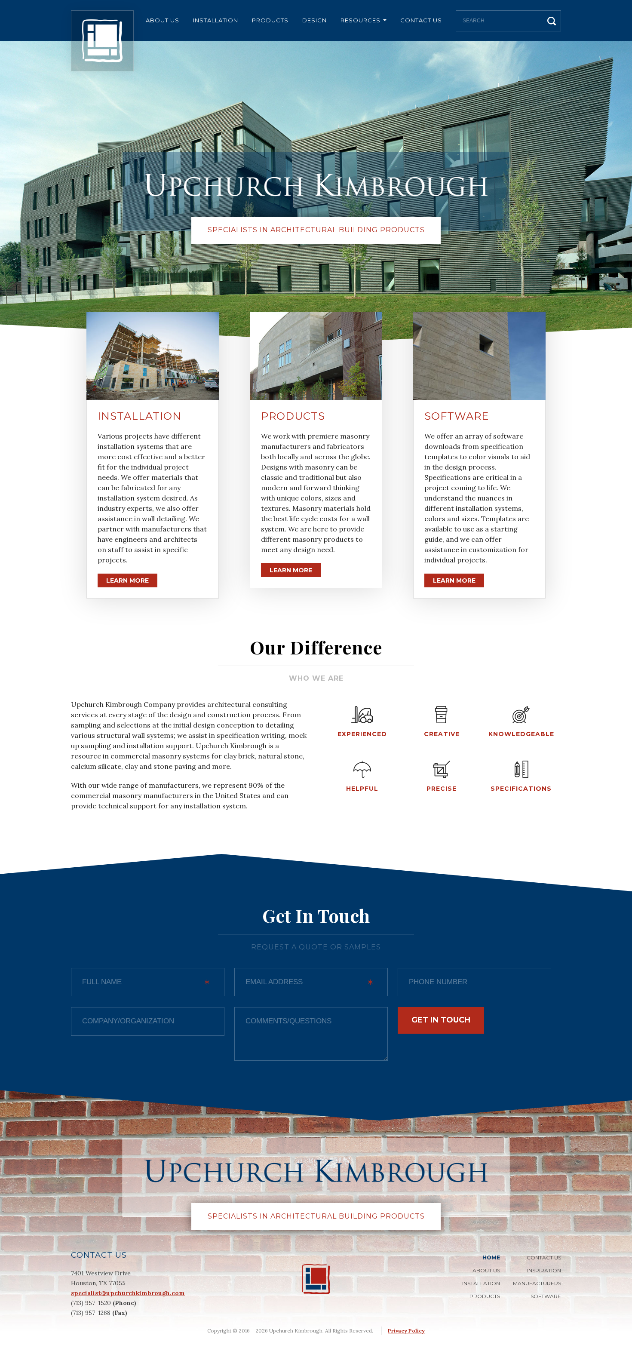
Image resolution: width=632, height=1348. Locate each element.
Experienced (362, 734)
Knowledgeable (521, 734)
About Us (162, 20)
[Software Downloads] (479, 356)
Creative (442, 734)
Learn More (127, 580)
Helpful (362, 788)
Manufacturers (537, 1283)
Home (491, 1257)
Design (314, 20)
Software (456, 416)
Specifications (521, 788)
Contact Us (421, 20)
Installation (215, 20)
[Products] (316, 356)
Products (270, 20)
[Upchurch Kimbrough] (102, 40)
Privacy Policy (406, 1330)
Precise (441, 788)
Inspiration (544, 1270)
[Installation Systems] (152, 356)
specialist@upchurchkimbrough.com (128, 1293)
